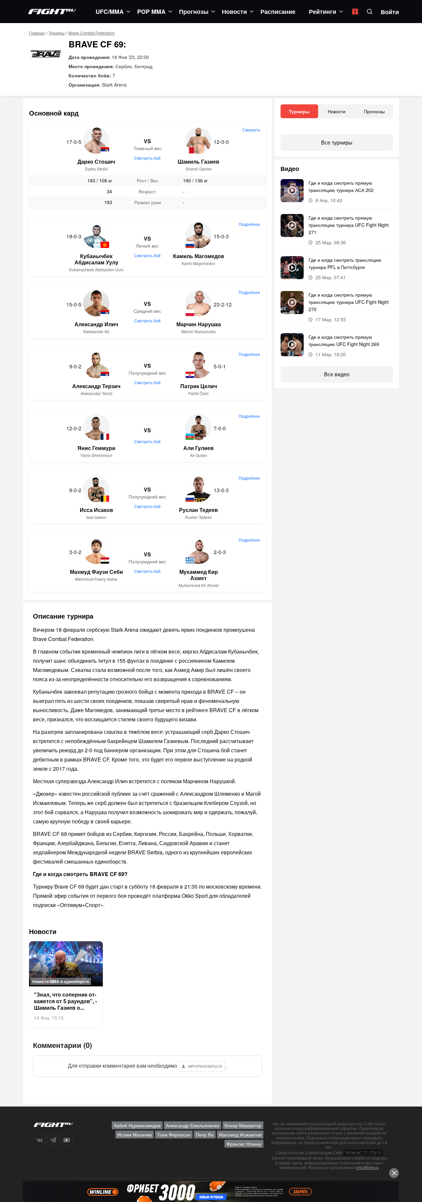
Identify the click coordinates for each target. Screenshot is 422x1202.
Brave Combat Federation (92, 33)
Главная (37, 33)
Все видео (336, 374)
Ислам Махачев (134, 1134)
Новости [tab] (337, 111)
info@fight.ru (367, 1167)
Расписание (277, 11)
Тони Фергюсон (174, 1134)
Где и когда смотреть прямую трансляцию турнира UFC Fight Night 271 (349, 224)
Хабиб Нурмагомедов (137, 1125)
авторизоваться (205, 1066)
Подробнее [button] (249, 224)
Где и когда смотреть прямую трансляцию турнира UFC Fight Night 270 (349, 301)
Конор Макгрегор (243, 1125)
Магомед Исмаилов (240, 1134)
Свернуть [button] (251, 129)
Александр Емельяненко (192, 1125)
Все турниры (336, 142)
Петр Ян (205, 1134)
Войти (390, 12)
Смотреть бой (147, 158)
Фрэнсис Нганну (243, 1143)
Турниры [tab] (299, 111)
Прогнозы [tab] (374, 111)
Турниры (56, 33)
